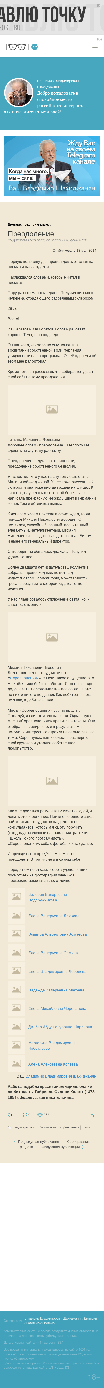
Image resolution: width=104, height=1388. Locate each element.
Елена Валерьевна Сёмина (53, 953)
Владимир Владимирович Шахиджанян (61, 1076)
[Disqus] (52, 1236)
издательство (24, 1127)
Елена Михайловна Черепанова (57, 1009)
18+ (99, 39)
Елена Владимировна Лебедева (57, 971)
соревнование (69, 1127)
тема (86, 1127)
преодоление (47, 1127)
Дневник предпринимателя (30, 224)
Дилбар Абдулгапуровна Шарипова (60, 1027)
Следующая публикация (61, 1147)
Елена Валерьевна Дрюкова (54, 916)
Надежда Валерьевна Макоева (56, 990)
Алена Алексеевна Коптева (53, 1064)
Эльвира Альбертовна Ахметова (57, 934)
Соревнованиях (24, 678)
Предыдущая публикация (38, 1142)
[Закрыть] (98, 5)
